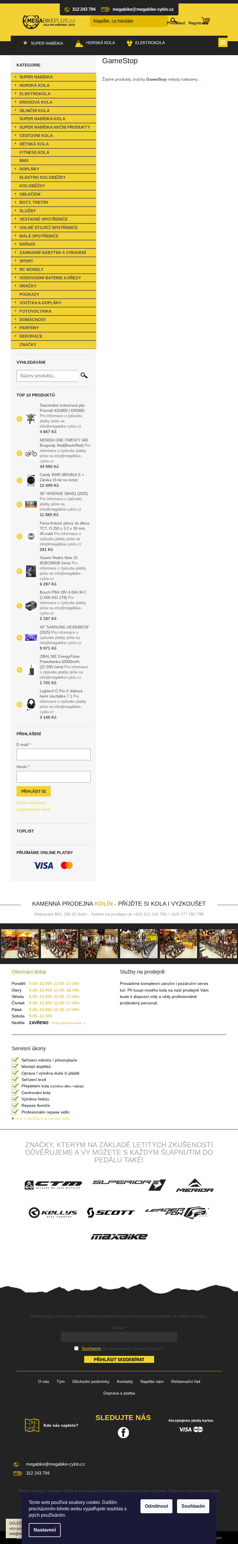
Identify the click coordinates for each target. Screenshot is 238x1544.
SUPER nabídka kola (42, 118)
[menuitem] (43, 43)
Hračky (28, 286)
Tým (61, 1381)
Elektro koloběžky (42, 177)
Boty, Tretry (33, 202)
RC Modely (31, 269)
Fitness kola (34, 152)
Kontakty (125, 1381)
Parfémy (29, 327)
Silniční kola (34, 110)
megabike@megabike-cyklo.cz (55, 1464)
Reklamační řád (185, 1381)
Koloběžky (32, 185)
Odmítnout (156, 1506)
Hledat (84, 375)
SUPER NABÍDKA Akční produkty (54, 127)
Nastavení (45, 1529)
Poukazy (29, 294)
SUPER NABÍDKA (36, 77)
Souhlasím (193, 1506)
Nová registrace (31, 802)
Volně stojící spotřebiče (48, 227)
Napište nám (152, 1381)
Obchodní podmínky (90, 1381)
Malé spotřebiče (38, 236)
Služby (27, 210)
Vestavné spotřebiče (43, 219)
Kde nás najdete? (61, 1425)
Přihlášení (176, 23)
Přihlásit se (33, 791)
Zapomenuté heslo (34, 809)
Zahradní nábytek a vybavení (52, 252)
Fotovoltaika (35, 311)
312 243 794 (37, 1473)
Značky (27, 344)
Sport (26, 261)
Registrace (198, 23)
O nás (43, 1381)
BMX (23, 160)
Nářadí (27, 244)
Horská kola (34, 85)
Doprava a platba (119, 1393)
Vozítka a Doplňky (40, 302)
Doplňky (29, 169)
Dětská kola (34, 144)
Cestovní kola (36, 135)
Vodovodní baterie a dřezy (50, 277)
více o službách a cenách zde (40, 1118)
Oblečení (29, 194)
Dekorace (30, 336)
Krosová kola (36, 102)
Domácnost (32, 319)
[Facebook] (123, 1432)
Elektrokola (35, 93)
